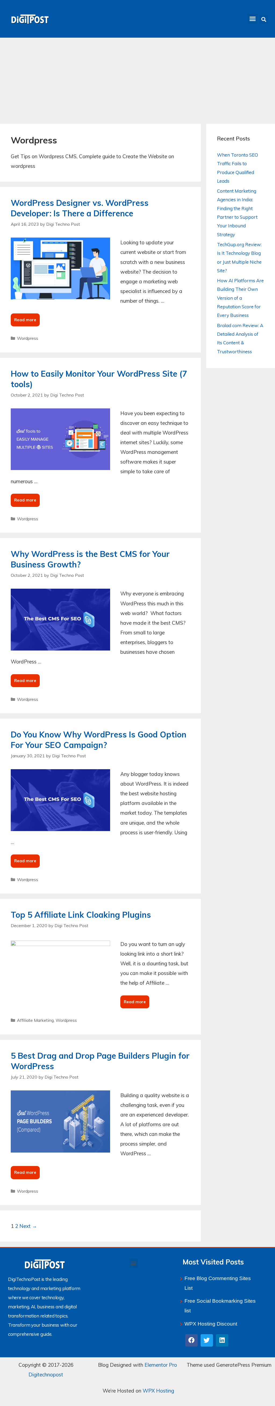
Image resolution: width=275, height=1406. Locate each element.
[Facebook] (191, 1340)
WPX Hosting (158, 1390)
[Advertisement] (137, 78)
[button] (253, 19)
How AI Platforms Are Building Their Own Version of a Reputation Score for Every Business (240, 298)
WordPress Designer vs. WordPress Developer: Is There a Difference (80, 208)
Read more (27, 317)
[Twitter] (207, 1340)
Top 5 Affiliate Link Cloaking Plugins (81, 915)
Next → (28, 1226)
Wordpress (27, 338)
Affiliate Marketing (35, 1020)
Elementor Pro (160, 1365)
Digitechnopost (45, 1374)
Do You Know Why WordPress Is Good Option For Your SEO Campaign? (98, 739)
